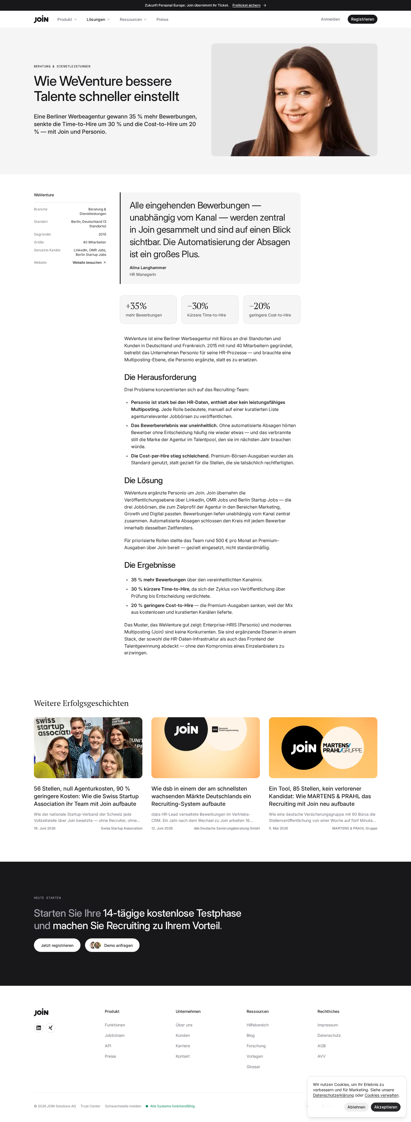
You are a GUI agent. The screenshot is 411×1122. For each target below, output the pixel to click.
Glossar (253, 1066)
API (108, 1045)
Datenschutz (329, 1035)
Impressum (328, 1024)
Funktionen (115, 1024)
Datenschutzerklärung (333, 1095)
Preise (162, 19)
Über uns (184, 1024)
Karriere (183, 1045)
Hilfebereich (258, 1024)
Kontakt (183, 1056)
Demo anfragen (118, 945)
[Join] (41, 19)
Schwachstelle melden (123, 1106)
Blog (251, 1035)
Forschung (256, 1045)
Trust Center (91, 1106)
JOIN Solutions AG (61, 1106)
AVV (322, 1056)
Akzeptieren (385, 1107)
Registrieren (362, 19)
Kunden (183, 1035)
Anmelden (330, 19)
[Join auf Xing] (50, 1028)
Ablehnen (356, 1107)
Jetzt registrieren (57, 945)
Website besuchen (87, 262)
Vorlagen (255, 1056)
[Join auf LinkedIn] (39, 1028)
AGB (322, 1045)
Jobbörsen (115, 1035)
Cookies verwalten (382, 1095)
